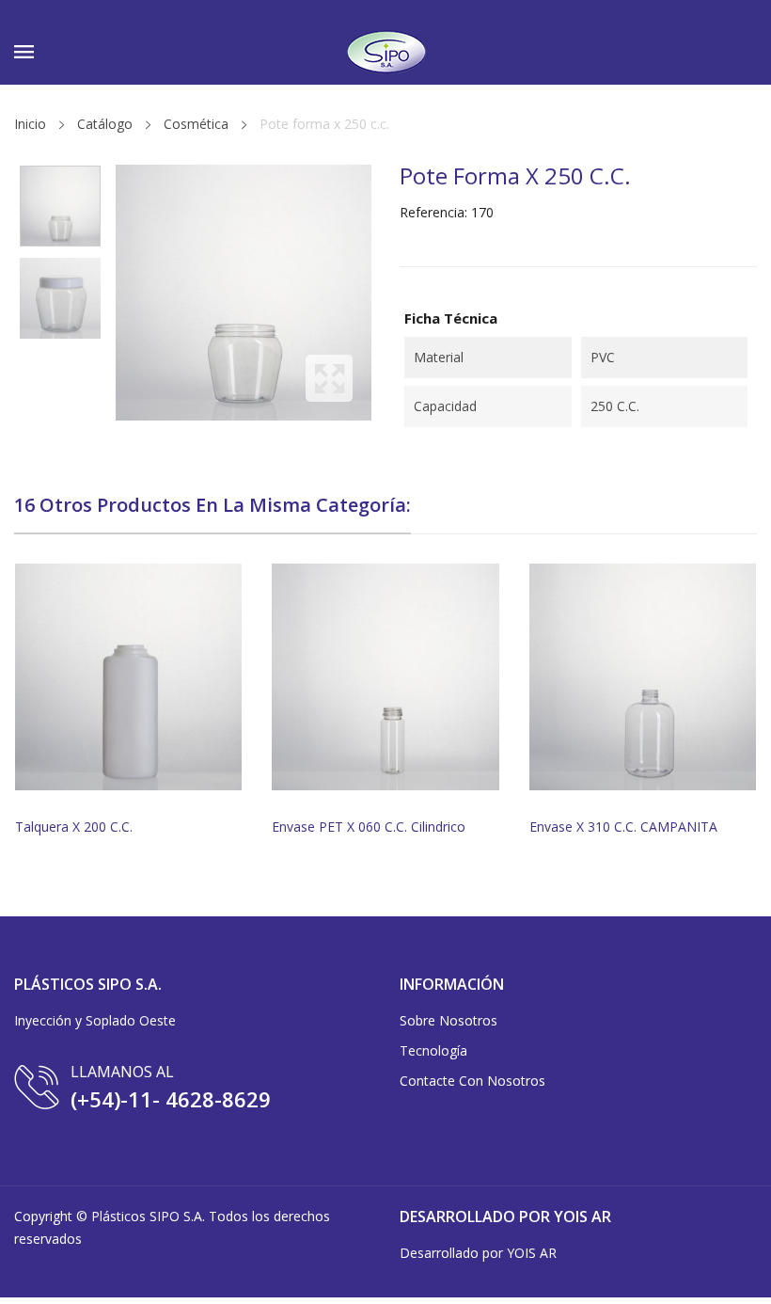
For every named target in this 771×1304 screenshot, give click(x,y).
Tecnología (433, 1050)
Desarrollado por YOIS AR (478, 1253)
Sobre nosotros (448, 1020)
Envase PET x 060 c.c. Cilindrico (368, 827)
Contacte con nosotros (472, 1080)
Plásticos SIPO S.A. (148, 1216)
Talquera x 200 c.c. (74, 827)
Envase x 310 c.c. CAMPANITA (623, 827)
